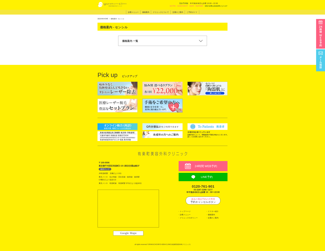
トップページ (185, 211)
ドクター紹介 (213, 211)
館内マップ (105, 169)
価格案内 (211, 215)
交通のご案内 (213, 218)
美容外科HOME (103, 19)
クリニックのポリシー (189, 218)
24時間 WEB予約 (206, 166)
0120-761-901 (203, 186)
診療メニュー (185, 215)
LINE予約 (207, 177)
